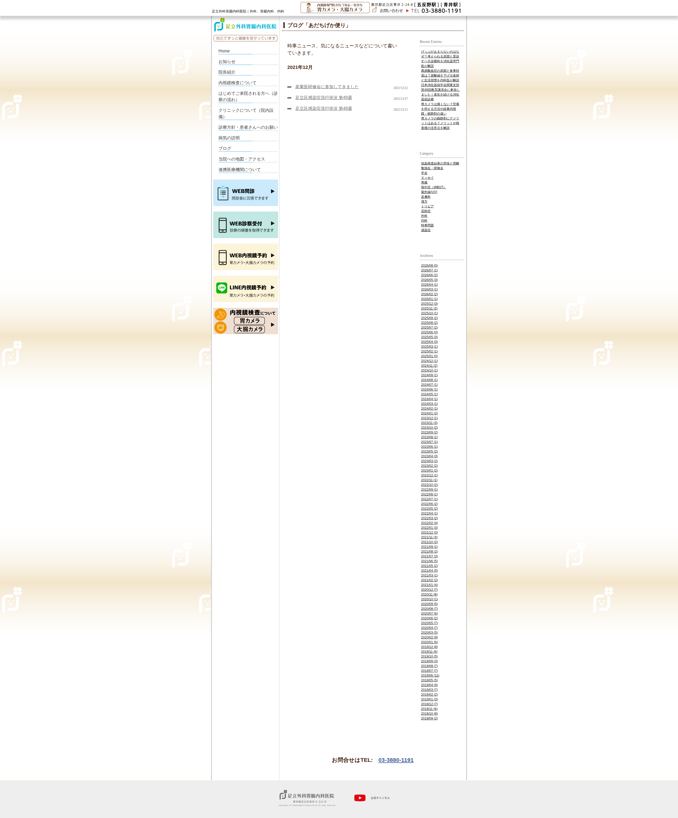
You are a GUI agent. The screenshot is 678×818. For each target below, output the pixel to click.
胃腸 (424, 182)
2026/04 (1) (429, 285)
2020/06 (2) (429, 618)
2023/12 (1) (429, 418)
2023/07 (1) (429, 442)
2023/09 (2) (429, 432)
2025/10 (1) (429, 313)
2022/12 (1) (429, 475)
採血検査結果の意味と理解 (440, 163)
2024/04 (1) (429, 399)
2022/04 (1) (429, 513)
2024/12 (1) (429, 361)
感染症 (426, 230)
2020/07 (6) (429, 613)
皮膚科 (426, 197)
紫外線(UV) (429, 192)
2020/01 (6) (429, 642)
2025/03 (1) (429, 346)
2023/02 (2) (429, 466)
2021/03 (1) (429, 575)
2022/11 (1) (429, 480)
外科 (424, 216)
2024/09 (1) (429, 375)
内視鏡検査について (237, 83)
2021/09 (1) (429, 547)
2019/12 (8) (429, 647)
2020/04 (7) (429, 628)
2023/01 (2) (429, 470)
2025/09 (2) (429, 318)
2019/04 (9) (429, 685)
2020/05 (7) (429, 623)
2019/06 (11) (430, 675)
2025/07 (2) (429, 327)
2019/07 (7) (429, 671)
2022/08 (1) (429, 494)
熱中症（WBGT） (433, 187)
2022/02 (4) (429, 523)
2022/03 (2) (429, 518)
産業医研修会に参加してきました (327, 86)
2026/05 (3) (429, 280)
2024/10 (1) (429, 370)
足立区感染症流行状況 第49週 (323, 97)
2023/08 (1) (429, 437)
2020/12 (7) (429, 590)
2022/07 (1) (429, 499)
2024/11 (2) (429, 366)
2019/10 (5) (429, 656)
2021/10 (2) (429, 542)
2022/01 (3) (429, 528)
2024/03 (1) (429, 404)
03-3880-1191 (396, 760)
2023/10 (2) (429, 428)
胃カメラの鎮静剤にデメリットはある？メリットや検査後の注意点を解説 (440, 123)
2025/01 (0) (429, 356)
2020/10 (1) (429, 599)
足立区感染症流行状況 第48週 (323, 108)
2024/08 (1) (429, 380)
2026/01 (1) (429, 299)
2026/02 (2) (429, 294)
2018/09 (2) (429, 718)
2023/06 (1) (429, 447)
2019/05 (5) (429, 680)
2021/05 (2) (429, 566)
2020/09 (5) (429, 604)
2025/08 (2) (429, 323)
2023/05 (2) (429, 451)
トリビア (427, 206)
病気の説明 (229, 138)
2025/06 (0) (429, 332)
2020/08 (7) (429, 609)
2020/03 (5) (429, 632)
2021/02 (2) (429, 580)
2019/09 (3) (429, 661)
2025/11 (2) (429, 308)
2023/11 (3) (429, 423)
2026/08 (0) (429, 265)
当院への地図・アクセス (241, 159)
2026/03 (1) (429, 289)
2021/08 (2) (429, 551)
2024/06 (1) (429, 389)
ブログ (224, 148)
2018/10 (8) (429, 714)
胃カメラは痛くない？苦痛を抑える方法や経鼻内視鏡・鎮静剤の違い (440, 108)
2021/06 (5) (429, 561)
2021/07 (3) (429, 556)
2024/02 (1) (429, 408)
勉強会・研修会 (432, 168)
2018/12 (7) (429, 704)
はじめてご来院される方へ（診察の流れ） (248, 96)
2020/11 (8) (429, 594)
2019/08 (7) (429, 666)
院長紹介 (226, 72)
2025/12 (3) (429, 304)
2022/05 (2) (429, 509)
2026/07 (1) (429, 270)
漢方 (424, 201)
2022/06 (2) (429, 504)
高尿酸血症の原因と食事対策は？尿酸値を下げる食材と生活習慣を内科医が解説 (440, 75)
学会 (424, 173)
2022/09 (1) (429, 489)
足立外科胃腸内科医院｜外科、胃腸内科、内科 (248, 11)
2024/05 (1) (429, 394)
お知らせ (226, 61)
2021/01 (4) (429, 585)
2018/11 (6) (429, 709)
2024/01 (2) (429, 413)
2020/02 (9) (429, 637)
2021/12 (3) (429, 532)
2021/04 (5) (429, 571)
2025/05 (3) (429, 337)
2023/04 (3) (429, 456)
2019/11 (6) (429, 652)
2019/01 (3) (429, 699)
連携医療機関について (239, 169)
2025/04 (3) (429, 342)
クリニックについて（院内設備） (246, 113)
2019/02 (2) (429, 694)
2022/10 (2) (429, 485)
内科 (424, 220)
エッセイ (427, 178)
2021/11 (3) (429, 537)
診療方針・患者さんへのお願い (248, 127)
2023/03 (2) (429, 461)
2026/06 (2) (429, 275)
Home (224, 51)
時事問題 (427, 225)
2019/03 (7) (429, 690)
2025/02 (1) (429, 351)
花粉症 (426, 211)
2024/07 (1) (429, 385)
